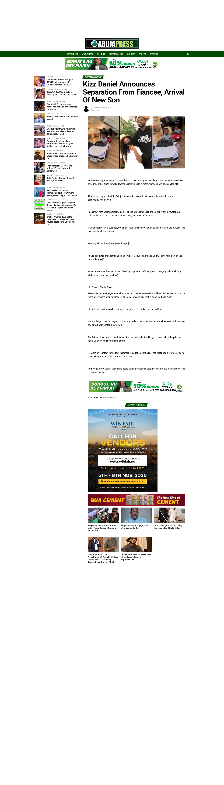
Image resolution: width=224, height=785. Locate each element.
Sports (142, 54)
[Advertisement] (78, 18)
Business (131, 54)
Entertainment (115, 54)
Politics (101, 54)
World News (87, 54)
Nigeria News (72, 54)
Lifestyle (153, 54)
